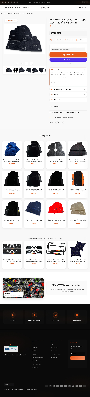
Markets (34, 350)
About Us (34, 344)
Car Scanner (54, 350)
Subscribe (78, 357)
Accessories (25, 7)
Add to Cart (70, 55)
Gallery (34, 354)
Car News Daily (54, 347)
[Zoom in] (26, 63)
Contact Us (35, 367)
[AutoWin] (45, 8)
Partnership (35, 347)
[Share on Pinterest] (62, 122)
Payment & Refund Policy (38, 357)
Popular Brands (8, 7)
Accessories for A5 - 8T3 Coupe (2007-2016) (45, 238)
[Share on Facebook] (55, 122)
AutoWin (9, 389)
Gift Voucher (54, 357)
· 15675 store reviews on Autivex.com (64, 117)
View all (45, 139)
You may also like (45, 135)
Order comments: (55, 46)
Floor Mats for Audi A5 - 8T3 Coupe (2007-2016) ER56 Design (18, 13)
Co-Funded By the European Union (12, 344)
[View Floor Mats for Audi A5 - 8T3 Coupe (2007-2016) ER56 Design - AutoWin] (9, 70)
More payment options (68, 63)
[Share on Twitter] (58, 122)
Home (1, 13)
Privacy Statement (36, 360)
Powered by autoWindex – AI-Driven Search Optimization (24, 389)
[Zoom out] (17, 63)
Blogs (52, 344)
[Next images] (44, 70)
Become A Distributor (56, 354)
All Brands (17, 7)
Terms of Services (36, 364)
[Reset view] (31, 63)
